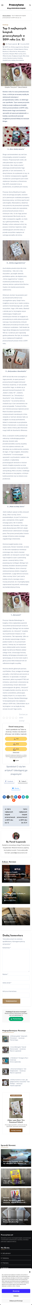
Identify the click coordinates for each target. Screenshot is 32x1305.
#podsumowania (12, 58)
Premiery (5, 1263)
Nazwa (5, 974)
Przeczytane (16, 4)
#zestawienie (20, 60)
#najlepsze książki (17, 56)
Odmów (16, 1296)
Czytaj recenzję (16, 1130)
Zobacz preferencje (16, 1301)
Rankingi (5, 24)
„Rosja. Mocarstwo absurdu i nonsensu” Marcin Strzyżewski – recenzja (15, 1202)
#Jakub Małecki (18, 49)
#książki (11, 54)
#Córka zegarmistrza (17, 47)
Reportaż (6, 1197)
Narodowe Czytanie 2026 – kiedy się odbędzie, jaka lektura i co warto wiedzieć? (16, 1163)
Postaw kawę (16, 1019)
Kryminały (6, 1178)
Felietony (5, 1258)
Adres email (7, 983)
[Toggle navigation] (2, 5)
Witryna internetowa (9, 991)
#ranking (19, 58)
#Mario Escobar (7, 56)
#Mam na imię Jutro (20, 54)
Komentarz (7, 948)
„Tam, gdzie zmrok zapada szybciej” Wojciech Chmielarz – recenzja (14, 1183)
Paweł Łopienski (12, 44)
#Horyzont (10, 49)
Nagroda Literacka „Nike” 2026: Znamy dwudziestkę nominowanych (15, 1222)
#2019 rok (7, 47)
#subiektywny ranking (9, 60)
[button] (29, 1271)
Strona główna (7, 15)
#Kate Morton (13, 51)
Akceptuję (16, 1291)
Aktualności (7, 1158)
